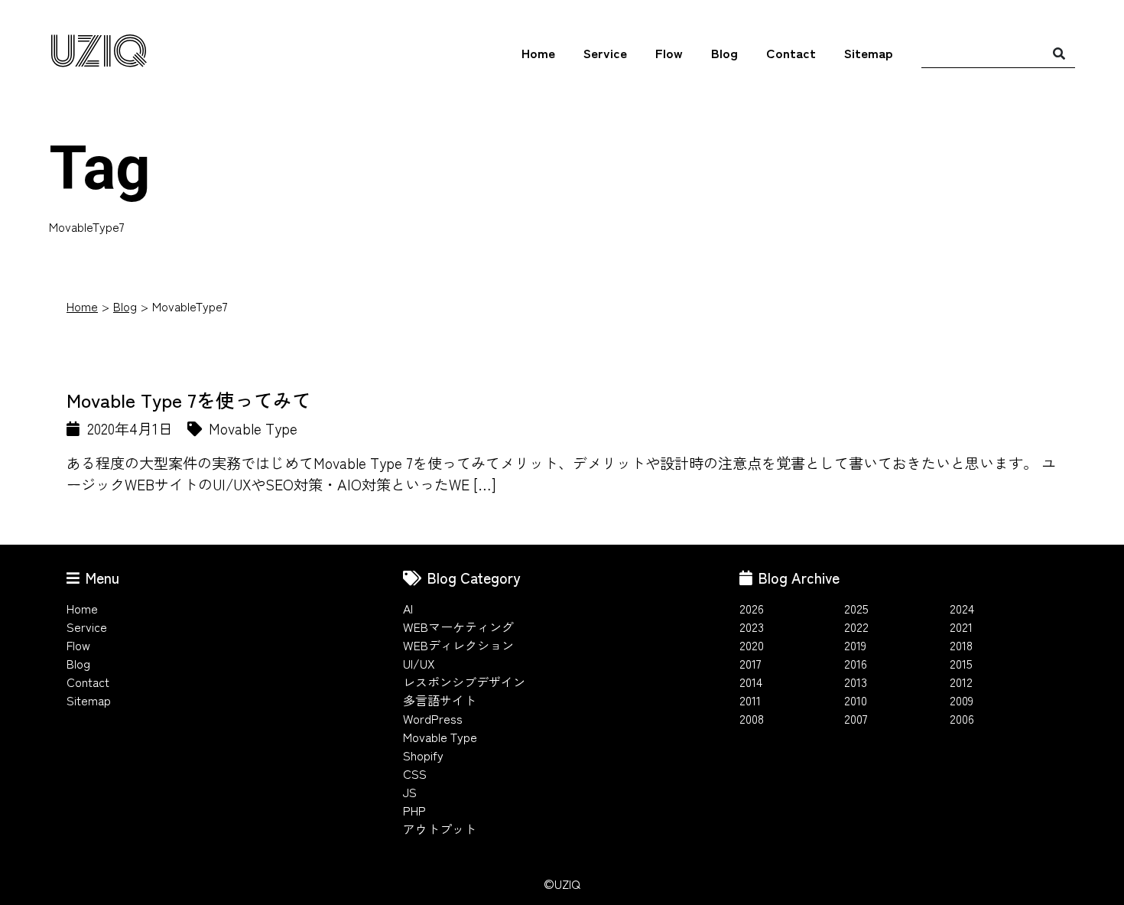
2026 (751, 608)
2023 (751, 626)
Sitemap (868, 52)
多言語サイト (439, 700)
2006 (962, 718)
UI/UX (419, 663)
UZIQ (98, 53)
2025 (856, 608)
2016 (855, 663)
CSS (415, 773)
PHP (414, 810)
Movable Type (440, 737)
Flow (669, 52)
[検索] (1059, 52)
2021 (961, 626)
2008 (751, 718)
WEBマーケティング (458, 626)
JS (410, 792)
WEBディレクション (458, 645)
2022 (856, 626)
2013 (855, 681)
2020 (751, 645)
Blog (724, 52)
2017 (750, 663)
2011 (750, 700)
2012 (961, 681)
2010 (855, 700)
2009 (961, 700)
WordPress (433, 718)
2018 (961, 645)
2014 (750, 681)
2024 (962, 608)
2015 (961, 663)
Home (538, 52)
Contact (791, 52)
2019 (855, 645)
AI (408, 608)
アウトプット (439, 828)
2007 (856, 718)
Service (605, 52)
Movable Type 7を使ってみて (189, 399)
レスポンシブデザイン (464, 681)
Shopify (423, 755)
